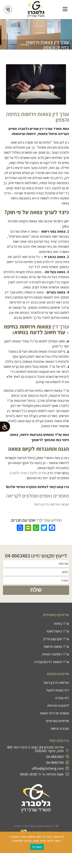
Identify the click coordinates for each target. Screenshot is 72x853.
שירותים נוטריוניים (57, 720)
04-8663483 (17, 555)
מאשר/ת (37, 847)
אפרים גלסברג (37, 473)
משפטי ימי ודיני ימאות (54, 713)
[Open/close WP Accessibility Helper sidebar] (5, 427)
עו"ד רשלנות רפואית (55, 654)
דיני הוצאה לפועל (57, 690)
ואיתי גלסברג (18, 473)
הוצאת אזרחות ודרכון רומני (51, 504)
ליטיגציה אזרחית (58, 705)
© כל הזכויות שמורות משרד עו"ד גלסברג (36, 826)
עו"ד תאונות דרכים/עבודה (51, 661)
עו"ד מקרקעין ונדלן (56, 638)
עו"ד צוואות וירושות (56, 646)
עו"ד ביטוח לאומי (57, 631)
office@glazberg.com (48, 768)
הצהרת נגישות (59, 728)
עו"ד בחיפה (61, 623)
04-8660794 (55, 762)
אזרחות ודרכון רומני (56, 682)
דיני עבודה (62, 697)
